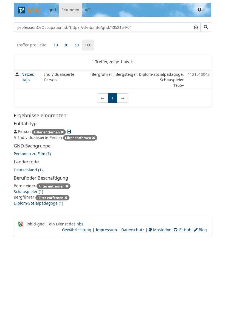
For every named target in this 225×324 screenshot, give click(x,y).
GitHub (185, 229)
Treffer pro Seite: (31, 45)
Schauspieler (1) (28, 191)
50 (76, 45)
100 (88, 45)
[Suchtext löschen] (196, 27)
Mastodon (161, 229)
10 (56, 45)
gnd (52, 9)
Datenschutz (132, 229)
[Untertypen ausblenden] (69, 131)
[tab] (56, 45)
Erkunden (70, 9)
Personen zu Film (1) (32, 153)
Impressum (106, 229)
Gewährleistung (76, 229)
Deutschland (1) (28, 169)
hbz (80, 224)
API (88, 9)
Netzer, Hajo (27, 77)
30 (66, 45)
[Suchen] (205, 27)
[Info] (201, 10)
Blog (202, 229)
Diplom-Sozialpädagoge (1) (38, 203)
